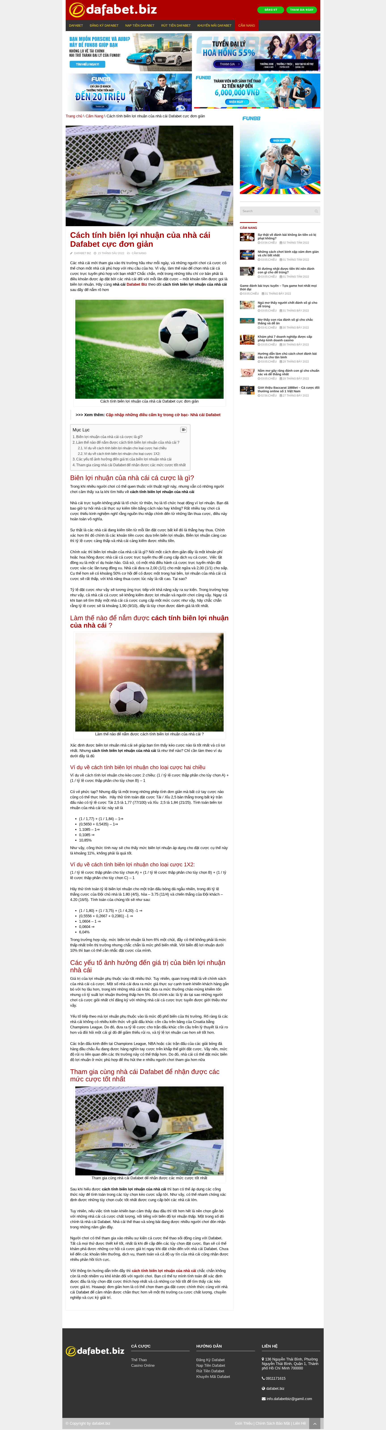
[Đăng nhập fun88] (257, 93)
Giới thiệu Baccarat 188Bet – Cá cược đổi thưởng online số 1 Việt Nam (289, 389)
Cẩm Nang (246, 25)
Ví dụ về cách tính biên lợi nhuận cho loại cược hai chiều (125, 448)
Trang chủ (74, 116)
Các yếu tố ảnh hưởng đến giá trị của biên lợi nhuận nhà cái (124, 459)
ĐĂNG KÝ (270, 9)
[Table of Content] (183, 430)
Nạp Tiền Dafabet (140, 25)
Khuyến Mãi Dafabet (214, 25)
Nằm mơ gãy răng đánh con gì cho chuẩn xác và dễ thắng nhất (288, 372)
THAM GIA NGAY (302, 9)
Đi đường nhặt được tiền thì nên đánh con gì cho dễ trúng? (286, 270)
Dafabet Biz (82, 253)
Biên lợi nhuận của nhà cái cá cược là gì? (109, 437)
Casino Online (143, 1365)
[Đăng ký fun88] (280, 154)
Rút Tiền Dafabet (176, 25)
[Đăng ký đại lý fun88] (129, 52)
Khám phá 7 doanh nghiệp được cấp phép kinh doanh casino (285, 338)
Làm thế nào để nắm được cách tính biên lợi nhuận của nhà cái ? (128, 442)
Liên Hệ (299, 1423)
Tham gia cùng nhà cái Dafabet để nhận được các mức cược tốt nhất (131, 465)
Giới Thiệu (243, 1423)
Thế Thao (139, 1360)
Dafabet (76, 25)
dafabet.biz (101, 1423)
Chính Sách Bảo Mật (273, 1423)
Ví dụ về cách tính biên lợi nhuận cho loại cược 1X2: (122, 454)
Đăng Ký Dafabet (104, 25)
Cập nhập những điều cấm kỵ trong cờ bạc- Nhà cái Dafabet (163, 415)
